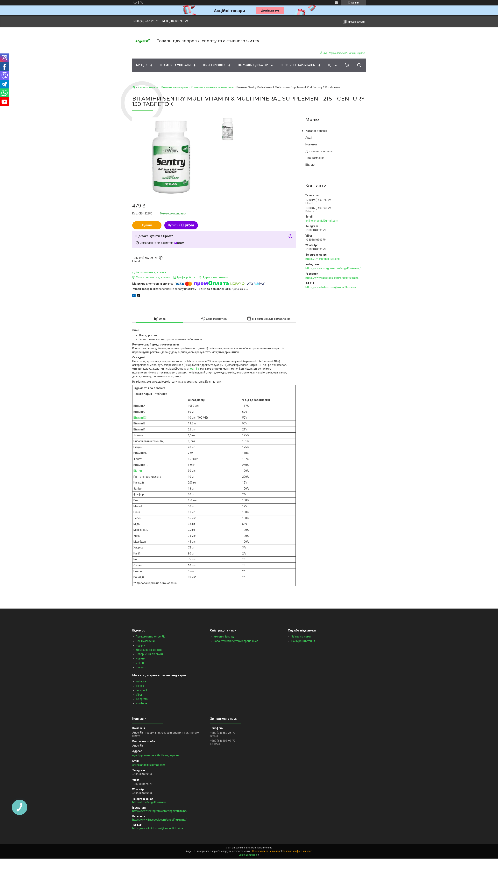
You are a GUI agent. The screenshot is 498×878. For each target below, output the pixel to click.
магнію (194, 368)
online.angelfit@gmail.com (321, 220)
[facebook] (134, 296)
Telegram (142, 698)
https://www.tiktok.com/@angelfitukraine (330, 287)
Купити (147, 225)
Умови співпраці (224, 636)
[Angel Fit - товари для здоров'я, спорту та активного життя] (142, 41)
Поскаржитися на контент (266, 851)
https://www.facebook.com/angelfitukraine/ (332, 277)
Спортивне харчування (298, 65)
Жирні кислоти (214, 65)
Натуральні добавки (253, 65)
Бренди (141, 65)
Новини (140, 658)
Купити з (174, 225)
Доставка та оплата (318, 151)
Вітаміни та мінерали (175, 65)
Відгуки (310, 164)
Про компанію (314, 158)
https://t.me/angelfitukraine (322, 258)
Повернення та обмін (149, 654)
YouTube (141, 703)
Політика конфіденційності (297, 851)
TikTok (140, 685)
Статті (140, 662)
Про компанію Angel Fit (150, 636)
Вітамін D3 (140, 417)
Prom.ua (267, 847)
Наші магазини (145, 641)
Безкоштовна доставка (151, 272)
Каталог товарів (148, 87)
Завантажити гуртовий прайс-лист (236, 641)
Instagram (142, 681)
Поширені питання (303, 641)
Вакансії (141, 667)
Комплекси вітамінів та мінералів (212, 87)
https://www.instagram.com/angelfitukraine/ (333, 268)
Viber (139, 694)
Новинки (311, 144)
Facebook (142, 690)
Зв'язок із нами (301, 636)
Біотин (137, 470)
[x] (138, 296)
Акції (308, 137)
